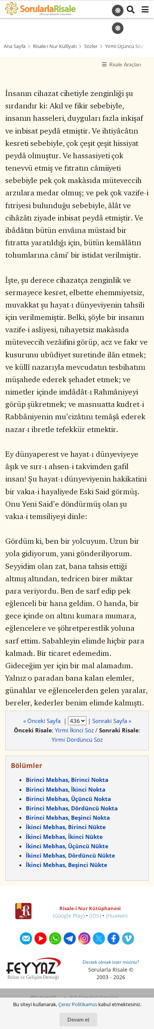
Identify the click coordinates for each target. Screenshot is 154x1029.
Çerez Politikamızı (77, 1004)
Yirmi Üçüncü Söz (124, 46)
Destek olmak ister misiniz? (111, 962)
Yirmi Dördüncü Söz (77, 739)
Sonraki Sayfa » (111, 720)
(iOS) (95, 915)
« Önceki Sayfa (42, 720)
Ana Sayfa (14, 46)
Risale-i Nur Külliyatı (55, 46)
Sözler (91, 46)
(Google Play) (68, 915)
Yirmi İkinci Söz (74, 730)
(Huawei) (116, 915)
